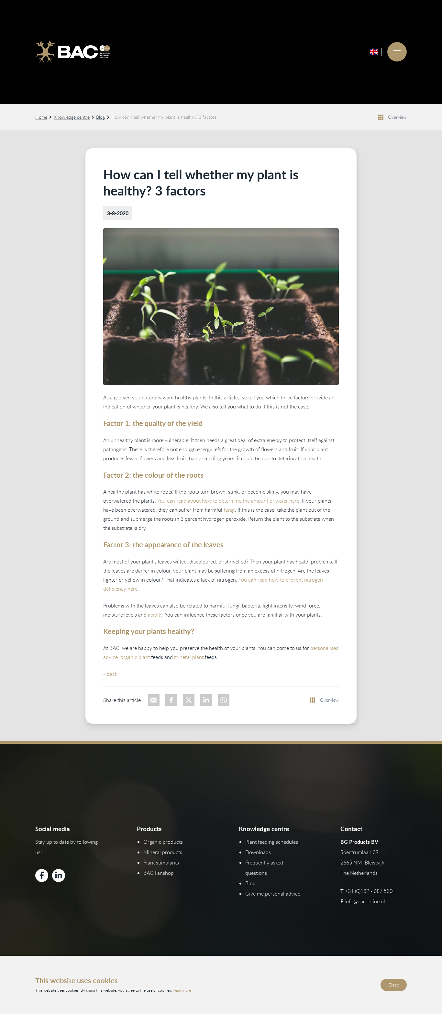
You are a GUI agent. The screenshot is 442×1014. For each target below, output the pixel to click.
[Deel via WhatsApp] (223, 700)
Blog (100, 117)
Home (41, 117)
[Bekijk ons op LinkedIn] (58, 875)
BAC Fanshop (158, 872)
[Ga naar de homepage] (72, 51)
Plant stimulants (161, 862)
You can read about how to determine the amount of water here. (229, 500)
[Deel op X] (188, 700)
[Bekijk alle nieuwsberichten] (381, 117)
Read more (182, 990)
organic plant (135, 657)
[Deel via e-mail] (154, 700)
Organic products (163, 841)
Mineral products (162, 852)
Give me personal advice (272, 893)
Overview (397, 117)
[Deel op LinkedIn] (206, 700)
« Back (110, 673)
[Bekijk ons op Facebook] (41, 875)
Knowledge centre (72, 117)
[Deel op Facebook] (171, 700)
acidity (155, 614)
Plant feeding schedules (271, 841)
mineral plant (189, 657)
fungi (229, 509)
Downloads (258, 852)
